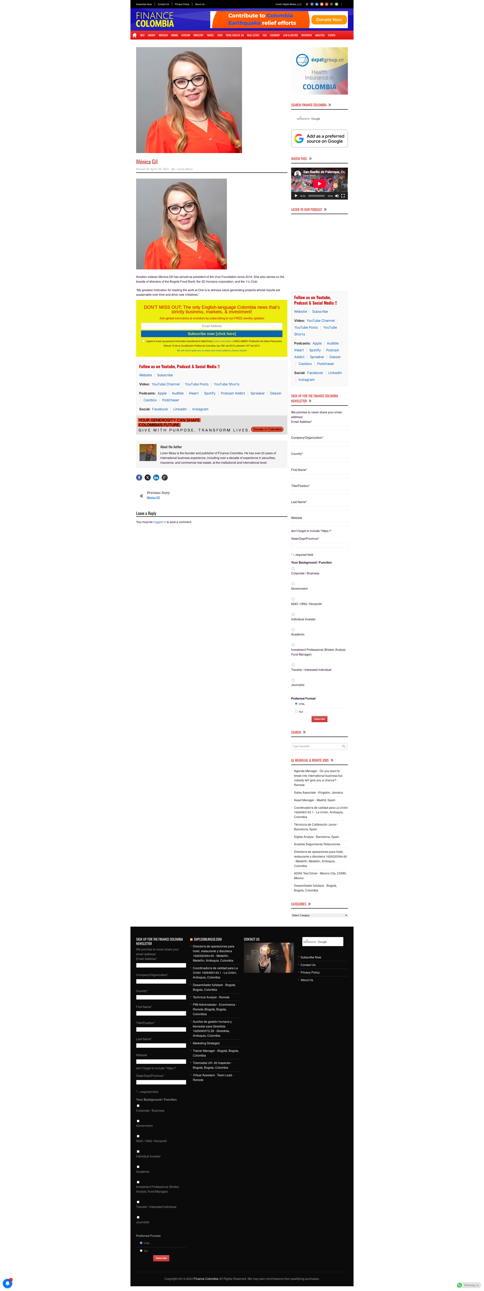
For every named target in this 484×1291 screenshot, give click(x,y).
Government (299, 588)
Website (145, 375)
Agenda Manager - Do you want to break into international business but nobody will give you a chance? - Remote (318, 778)
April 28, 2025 (159, 169)
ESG (265, 35)
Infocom (163, 35)
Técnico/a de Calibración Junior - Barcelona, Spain (316, 826)
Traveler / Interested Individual (311, 669)
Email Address (301, 421)
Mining (174, 35)
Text (301, 711)
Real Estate (253, 35)
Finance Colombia (206, 1278)
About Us (200, 4)
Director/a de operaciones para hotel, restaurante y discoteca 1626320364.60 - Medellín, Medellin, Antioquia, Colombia (320, 858)
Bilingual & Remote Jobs (312, 760)
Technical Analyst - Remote (211, 997)
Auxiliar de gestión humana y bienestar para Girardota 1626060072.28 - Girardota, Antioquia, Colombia (212, 1028)
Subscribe (165, 375)
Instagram (200, 409)
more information (223, 341)
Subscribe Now (144, 4)
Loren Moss (185, 169)
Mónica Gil (147, 161)
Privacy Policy (182, 4)
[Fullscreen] (343, 196)
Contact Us (163, 4)
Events (331, 35)
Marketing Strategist (206, 1043)
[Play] (296, 196)
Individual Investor (303, 619)
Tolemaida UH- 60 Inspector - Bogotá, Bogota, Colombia (212, 1065)
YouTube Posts (197, 384)
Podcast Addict (233, 393)
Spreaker (258, 393)
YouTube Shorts (226, 384)
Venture (185, 35)
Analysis (320, 35)
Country (297, 453)
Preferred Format (303, 698)
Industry (198, 35)
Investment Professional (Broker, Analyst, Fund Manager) (318, 651)
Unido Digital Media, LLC (289, 4)
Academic (298, 634)
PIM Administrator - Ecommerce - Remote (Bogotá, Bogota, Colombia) (215, 1009)
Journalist (297, 685)
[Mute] (337, 196)
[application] (319, 184)
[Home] (134, 35)
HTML (302, 703)
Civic (220, 35)
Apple (162, 393)
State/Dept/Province (305, 538)
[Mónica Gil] (211, 100)
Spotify (210, 393)
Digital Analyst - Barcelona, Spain (316, 836)
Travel (210, 35)
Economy (275, 35)
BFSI (142, 35)
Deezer (276, 393)
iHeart (194, 393)
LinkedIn (180, 409)
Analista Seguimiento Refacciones (317, 844)
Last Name (299, 502)
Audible (178, 393)
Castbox (150, 400)
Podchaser (170, 400)
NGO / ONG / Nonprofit (306, 604)
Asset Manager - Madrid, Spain (314, 800)
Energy (151, 35)
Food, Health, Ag (235, 35)
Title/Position (300, 486)
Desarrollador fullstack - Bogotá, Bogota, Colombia (315, 887)
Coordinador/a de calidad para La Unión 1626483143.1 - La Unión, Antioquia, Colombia (321, 812)
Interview (306, 35)
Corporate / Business (305, 573)
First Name (299, 469)
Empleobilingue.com (208, 939)
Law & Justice (290, 35)
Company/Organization (307, 437)
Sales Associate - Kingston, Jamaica (318, 792)
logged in (160, 520)
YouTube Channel (166, 384)
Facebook (160, 409)
